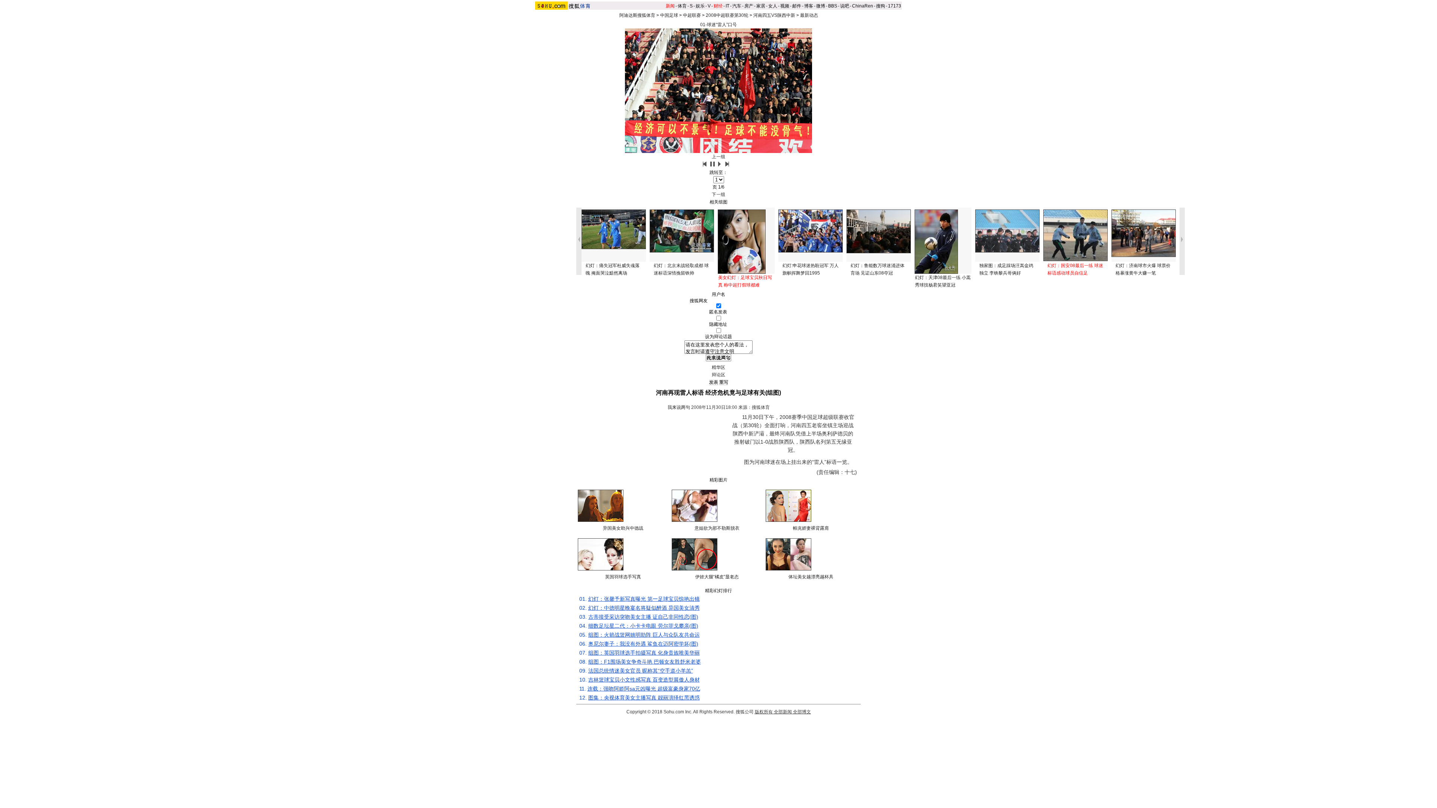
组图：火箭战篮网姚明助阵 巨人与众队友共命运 (644, 635)
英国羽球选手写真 (623, 576)
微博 (820, 6)
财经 (718, 6)
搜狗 (880, 6)
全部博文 (802, 711)
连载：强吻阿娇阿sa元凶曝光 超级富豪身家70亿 (644, 689)
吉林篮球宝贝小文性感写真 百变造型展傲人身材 (644, 680)
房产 (748, 6)
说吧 (844, 6)
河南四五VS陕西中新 (774, 15)
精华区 (718, 367)
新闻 (670, 6)
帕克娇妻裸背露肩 (811, 528)
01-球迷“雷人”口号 (718, 24)
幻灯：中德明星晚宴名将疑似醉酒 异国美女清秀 (644, 608)
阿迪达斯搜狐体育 (637, 15)
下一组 (718, 194)
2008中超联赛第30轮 (727, 15)
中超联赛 (692, 15)
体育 (682, 6)
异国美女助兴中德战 (623, 528)
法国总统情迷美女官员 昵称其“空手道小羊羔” (640, 671)
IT (727, 6)
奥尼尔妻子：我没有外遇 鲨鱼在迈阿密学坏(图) (643, 644)
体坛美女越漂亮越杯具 (810, 576)
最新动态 (809, 15)
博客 (808, 6)
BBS (832, 6)
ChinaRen (862, 6)
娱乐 (700, 6)
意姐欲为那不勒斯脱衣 (717, 528)
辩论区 (718, 374)
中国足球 (669, 15)
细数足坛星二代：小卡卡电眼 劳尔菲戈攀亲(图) (643, 626)
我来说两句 (679, 407)
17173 (894, 6)
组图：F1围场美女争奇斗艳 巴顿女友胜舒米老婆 (644, 662)
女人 (772, 6)
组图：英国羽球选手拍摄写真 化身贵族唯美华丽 (644, 653)
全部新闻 (783, 711)
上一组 (718, 156)
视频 (784, 6)
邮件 (796, 6)
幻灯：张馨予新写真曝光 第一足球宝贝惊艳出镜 (644, 599)
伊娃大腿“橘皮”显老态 (717, 576)
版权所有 (764, 711)
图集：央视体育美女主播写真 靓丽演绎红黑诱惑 (644, 698)
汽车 (736, 6)
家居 (760, 6)
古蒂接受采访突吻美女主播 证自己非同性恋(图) (643, 617)
